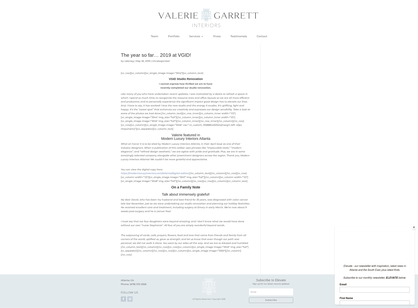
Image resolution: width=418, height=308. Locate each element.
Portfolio (173, 36)
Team (154, 36)
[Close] (413, 227)
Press (217, 36)
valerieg (129, 61)
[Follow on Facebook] (123, 299)
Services (194, 36)
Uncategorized (161, 61)
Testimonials (238, 36)
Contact (262, 36)
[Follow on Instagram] (130, 299)
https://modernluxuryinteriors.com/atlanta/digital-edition (155, 173)
